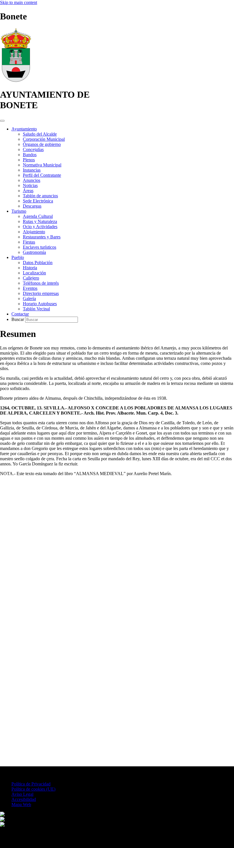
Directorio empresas (41, 293)
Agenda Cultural (38, 216)
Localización (34, 272)
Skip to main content (18, 2)
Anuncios (31, 180)
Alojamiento (34, 231)
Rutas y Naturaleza (40, 221)
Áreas (28, 190)
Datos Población (38, 262)
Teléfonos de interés (41, 283)
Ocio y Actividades (40, 226)
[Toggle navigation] (2, 121)
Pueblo (17, 257)
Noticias (30, 185)
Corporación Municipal (44, 139)
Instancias (32, 170)
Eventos (30, 288)
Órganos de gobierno (42, 144)
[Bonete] (16, 80)
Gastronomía (34, 252)
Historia (30, 267)
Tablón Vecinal (36, 308)
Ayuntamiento (24, 128)
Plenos (29, 159)
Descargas (32, 206)
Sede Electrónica (38, 200)
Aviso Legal (22, 794)
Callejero (31, 278)
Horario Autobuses (40, 303)
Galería (29, 298)
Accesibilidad (23, 799)
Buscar (18, 319)
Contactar (20, 314)
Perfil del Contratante (42, 175)
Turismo (18, 211)
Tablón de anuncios (40, 195)
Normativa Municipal (42, 164)
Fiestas (29, 242)
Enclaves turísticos (39, 247)
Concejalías (33, 149)
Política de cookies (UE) (33, 789)
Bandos (30, 154)
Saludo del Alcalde (40, 134)
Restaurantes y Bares (41, 236)
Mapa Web (21, 804)
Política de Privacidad (31, 783)
